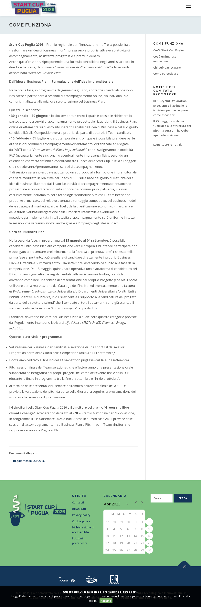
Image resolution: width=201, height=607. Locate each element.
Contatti (78, 502)
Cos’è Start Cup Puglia (168, 50)
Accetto (106, 600)
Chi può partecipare (167, 67)
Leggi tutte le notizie (167, 144)
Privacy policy (81, 515)
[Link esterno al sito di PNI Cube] (114, 579)
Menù (188, 7)
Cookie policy (81, 521)
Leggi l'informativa (23, 596)
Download (79, 509)
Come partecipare (165, 73)
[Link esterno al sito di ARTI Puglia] (67, 579)
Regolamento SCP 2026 (29, 461)
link (94, 308)
